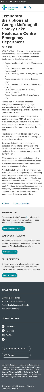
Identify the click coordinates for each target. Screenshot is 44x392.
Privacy (15, 388)
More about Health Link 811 (13, 228)
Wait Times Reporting (10, 309)
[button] (25, 7)
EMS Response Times (11, 298)
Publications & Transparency (13, 301)
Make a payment (9, 275)
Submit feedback (9, 252)
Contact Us (10, 326)
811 (27, 217)
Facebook (9, 331)
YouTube (9, 335)
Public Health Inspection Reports (15, 305)
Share (6, 203)
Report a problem (22, 203)
